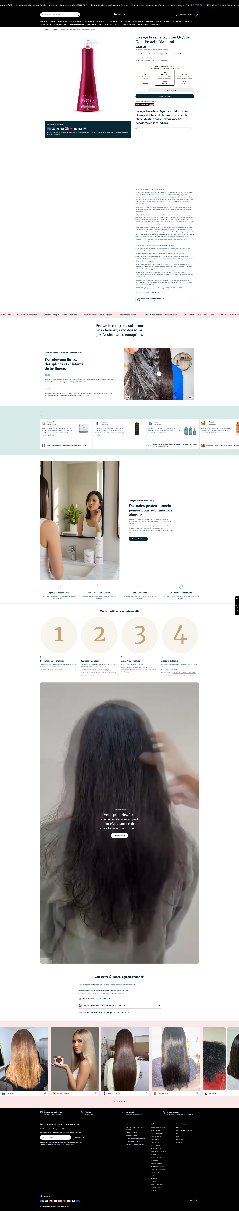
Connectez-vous (170, 53)
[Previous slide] (42, 413)
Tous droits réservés (62, 1206)
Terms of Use (61, 1144)
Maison (47, 30)
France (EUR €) (47, 1196)
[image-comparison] (159, 374)
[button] (237, 605)
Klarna (154, 101)
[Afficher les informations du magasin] (191, 299)
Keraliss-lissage (50, 1206)
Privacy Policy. (70, 1144)
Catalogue (55, 30)
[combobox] (60, 14)
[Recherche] (78, 15)
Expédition (146, 49)
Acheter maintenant (165, 96)
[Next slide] (48, 413)
